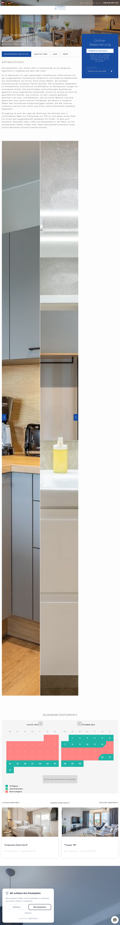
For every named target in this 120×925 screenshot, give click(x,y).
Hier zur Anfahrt (91, 67)
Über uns (47, 10)
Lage (55, 54)
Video (65, 54)
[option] (21, 418)
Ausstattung (40, 54)
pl (5, 3)
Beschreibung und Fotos (16, 54)
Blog (98, 10)
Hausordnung (74, 10)
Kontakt (104, 10)
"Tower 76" (34, 845)
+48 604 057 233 (110, 3)
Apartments (26, 10)
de (12, 3)
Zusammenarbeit (87, 10)
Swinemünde (38, 10)
